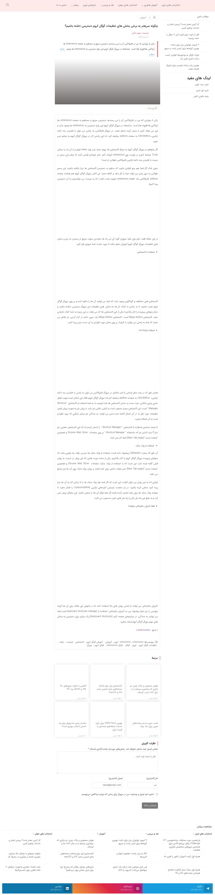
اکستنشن (79, 642)
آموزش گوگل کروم (95, 642)
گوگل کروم (99, 645)
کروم (134, 645)
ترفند (61, 642)
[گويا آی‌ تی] (197, 5)
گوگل (127, 645)
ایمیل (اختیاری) (115, 778)
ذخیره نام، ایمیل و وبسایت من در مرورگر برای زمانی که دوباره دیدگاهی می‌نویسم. (117, 794)
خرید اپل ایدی (202, 90)
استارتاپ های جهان (43, 834)
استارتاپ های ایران (203, 834)
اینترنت (69, 642)
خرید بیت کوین (202, 84)
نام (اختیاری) (152, 778)
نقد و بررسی (153, 834)
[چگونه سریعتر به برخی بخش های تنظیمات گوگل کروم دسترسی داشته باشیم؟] (107, 81)
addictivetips (143, 630)
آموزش (143, 17)
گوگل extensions (115, 645)
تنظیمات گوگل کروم (148, 645)
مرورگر (89, 645)
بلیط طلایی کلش (201, 96)
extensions (125, 642)
